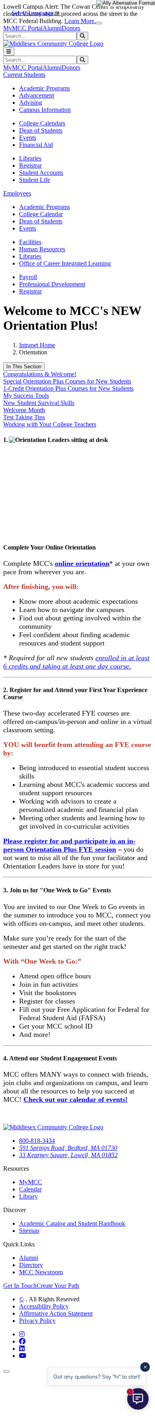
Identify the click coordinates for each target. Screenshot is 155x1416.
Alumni (52, 28)
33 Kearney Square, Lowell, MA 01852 (68, 1155)
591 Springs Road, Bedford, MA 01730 (68, 1147)
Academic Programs (44, 88)
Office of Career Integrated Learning (65, 263)
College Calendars (42, 123)
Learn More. (80, 21)
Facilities (30, 242)
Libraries (30, 158)
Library (28, 1196)
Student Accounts (41, 172)
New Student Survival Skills (38, 402)
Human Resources (42, 249)
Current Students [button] (24, 74)
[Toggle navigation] (8, 51)
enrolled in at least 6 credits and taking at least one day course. (76, 662)
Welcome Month (24, 410)
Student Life (34, 179)
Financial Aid (36, 144)
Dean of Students (40, 130)
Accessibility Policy (44, 1306)
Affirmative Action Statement (56, 1313)
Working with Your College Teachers (49, 424)
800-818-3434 (37, 1140)
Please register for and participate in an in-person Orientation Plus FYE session (69, 845)
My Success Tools (26, 395)
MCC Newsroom (41, 1272)
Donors (71, 28)
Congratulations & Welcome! (39, 374)
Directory (31, 1264)
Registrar (30, 165)
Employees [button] (17, 193)
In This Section (23, 367)
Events (27, 137)
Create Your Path (58, 1285)
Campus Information (45, 109)
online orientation (82, 563)
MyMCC (30, 1182)
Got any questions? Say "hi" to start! (97, 1376)
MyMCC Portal (23, 28)
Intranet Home (37, 345)
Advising (30, 102)
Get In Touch (20, 1285)
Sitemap (29, 1230)
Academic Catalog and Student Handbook (72, 1223)
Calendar (30, 1189)
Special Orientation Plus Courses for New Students (67, 381)
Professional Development (52, 284)
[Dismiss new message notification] (145, 1367)
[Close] (99, 23)
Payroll (28, 277)
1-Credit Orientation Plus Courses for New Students (68, 388)
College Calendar (41, 214)
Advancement (36, 95)
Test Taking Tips (24, 417)
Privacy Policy (37, 1320)
